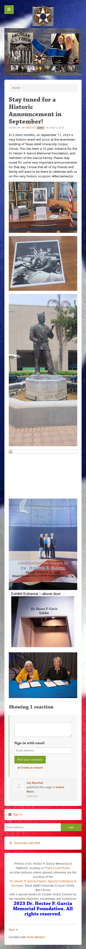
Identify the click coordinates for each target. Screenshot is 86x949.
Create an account (32, 767)
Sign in (17, 814)
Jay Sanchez (28, 127)
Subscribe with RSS (27, 843)
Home (16, 88)
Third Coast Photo (57, 868)
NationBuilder (36, 937)
